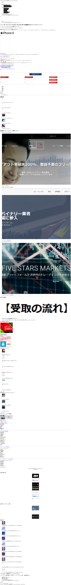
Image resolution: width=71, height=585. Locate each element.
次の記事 (1, 93)
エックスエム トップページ (3, 423)
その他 (1, 444)
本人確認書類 (2, 434)
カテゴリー (1, 583)
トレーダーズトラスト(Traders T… (6, 107)
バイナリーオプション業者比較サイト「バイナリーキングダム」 (9, 573)
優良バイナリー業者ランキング (6, 4)
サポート (1, 455)
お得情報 (1, 449)
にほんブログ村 (35, 469)
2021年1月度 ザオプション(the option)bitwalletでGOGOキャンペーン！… (11, 546)
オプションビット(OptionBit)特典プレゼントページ (9, 318)
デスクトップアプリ (3, 437)
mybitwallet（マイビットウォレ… (6, 128)
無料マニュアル (2, 456)
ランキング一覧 (2, 412)
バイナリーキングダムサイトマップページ (7, 14)
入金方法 (1, 425)
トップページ (3, 576)
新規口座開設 (2, 432)
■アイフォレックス (6, 12)
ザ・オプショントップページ (4, 431)
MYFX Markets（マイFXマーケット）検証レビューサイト (9, 360)
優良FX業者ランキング (5, 7)
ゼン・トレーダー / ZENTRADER (6, 240)
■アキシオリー (5, 11)
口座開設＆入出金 (2, 440)
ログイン (1, 452)
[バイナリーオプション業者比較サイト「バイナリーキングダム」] (9, 0)
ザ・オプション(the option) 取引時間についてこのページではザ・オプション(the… (12, 572)
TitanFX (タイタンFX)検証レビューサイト (7, 372)
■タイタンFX (5, 10)
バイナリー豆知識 (2, 443)
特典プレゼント (2, 438)
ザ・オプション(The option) (7, 5)
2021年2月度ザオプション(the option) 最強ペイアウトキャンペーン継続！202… (12, 525)
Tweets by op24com (2, 419)
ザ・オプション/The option (5, 185)
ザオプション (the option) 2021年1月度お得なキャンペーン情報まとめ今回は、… (12, 556)
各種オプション (2, 441)
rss (2, 2)
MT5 (0, 427)
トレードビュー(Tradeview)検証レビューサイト (8, 366)
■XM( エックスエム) (6, 8)
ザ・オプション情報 (4, 13)
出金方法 (1, 426)
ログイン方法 (2, 424)
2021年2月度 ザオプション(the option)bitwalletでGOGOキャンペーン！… (11, 530)
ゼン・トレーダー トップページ (4, 448)
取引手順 (1, 453)
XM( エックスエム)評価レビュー (6, 354)
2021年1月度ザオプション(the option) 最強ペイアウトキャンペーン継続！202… (12, 551)
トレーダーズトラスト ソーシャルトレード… (8, 102)
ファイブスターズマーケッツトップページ (5, 460)
